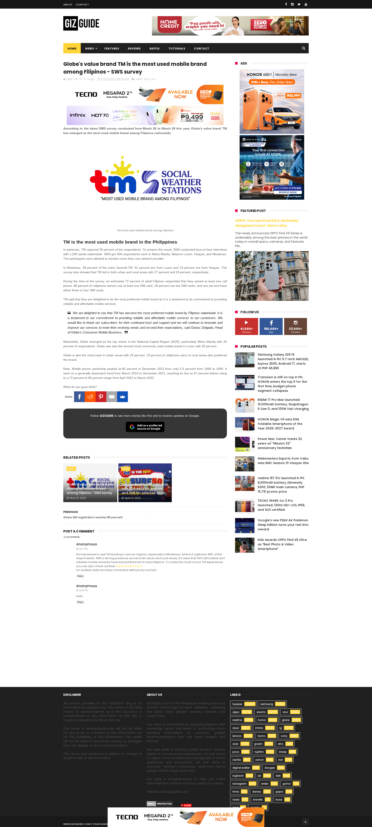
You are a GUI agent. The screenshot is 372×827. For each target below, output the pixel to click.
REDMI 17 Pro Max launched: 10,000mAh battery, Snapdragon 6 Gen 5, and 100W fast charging (283, 404)
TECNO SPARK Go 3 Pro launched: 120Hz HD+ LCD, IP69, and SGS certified (281, 505)
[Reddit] (90, 396)
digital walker (241, 768)
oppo (235, 712)
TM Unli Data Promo (129, 566)
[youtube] (306, 4)
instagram (239, 783)
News (89, 48)
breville (258, 799)
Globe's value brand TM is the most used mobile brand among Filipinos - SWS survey (90, 488)
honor (262, 720)
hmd (235, 791)
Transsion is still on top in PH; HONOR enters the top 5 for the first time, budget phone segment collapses (282, 384)
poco (235, 752)
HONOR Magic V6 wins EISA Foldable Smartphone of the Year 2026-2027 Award (280, 423)
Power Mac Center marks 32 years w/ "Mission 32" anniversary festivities (280, 443)
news (139, 79)
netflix (236, 760)
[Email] (111, 396)
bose (279, 799)
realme (237, 720)
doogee (270, 768)
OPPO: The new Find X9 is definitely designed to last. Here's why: (266, 223)
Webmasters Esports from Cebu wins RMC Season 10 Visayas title (283, 460)
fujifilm (259, 752)
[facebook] (286, 4)
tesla (235, 799)
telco (147, 79)
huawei (237, 704)
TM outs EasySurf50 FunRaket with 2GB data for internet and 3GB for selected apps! (144, 488)
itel (280, 760)
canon (259, 760)
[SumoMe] (122, 396)
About (68, 4)
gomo (287, 783)
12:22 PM (83, 590)
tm (154, 79)
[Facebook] (79, 396)
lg (280, 728)
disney (256, 791)
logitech (237, 776)
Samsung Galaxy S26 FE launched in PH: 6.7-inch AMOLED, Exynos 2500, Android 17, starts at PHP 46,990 (283, 361)
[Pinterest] (101, 396)
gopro (279, 791)
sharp (283, 752)
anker (264, 783)
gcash (258, 744)
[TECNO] (186, 817)
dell (278, 776)
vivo (285, 712)
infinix (259, 728)
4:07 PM (83, 549)
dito (280, 744)
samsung (266, 704)
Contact (82, 4)
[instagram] (292, 4)
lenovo (237, 736)
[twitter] (299, 4)
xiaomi (261, 712)
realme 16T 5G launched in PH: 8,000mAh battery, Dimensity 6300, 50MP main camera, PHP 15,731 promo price (281, 485)
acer (235, 744)
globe (286, 720)
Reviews (134, 48)
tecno (261, 736)
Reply (80, 576)
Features (111, 48)
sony (284, 736)
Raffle (155, 48)
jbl (259, 776)
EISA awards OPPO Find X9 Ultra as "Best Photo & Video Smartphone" (282, 544)
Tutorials (177, 48)
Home (72, 48)
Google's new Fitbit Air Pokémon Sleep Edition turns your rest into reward (283, 524)
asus (235, 728)
